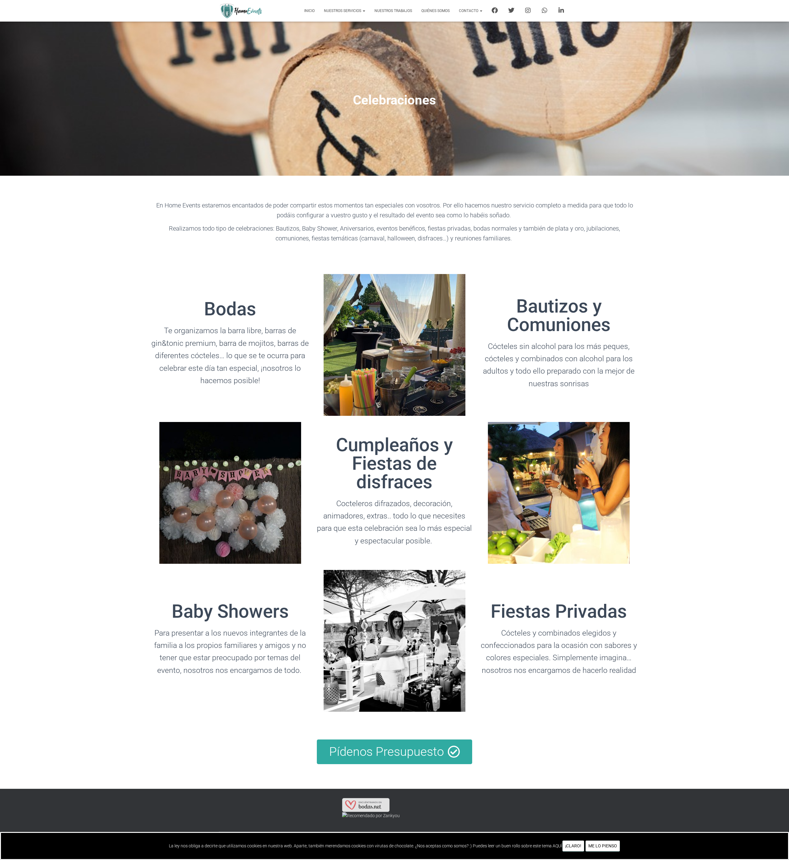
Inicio (309, 11)
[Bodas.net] (366, 804)
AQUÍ (557, 845)
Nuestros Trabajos (393, 11)
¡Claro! (573, 845)
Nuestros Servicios (343, 11)
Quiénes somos (435, 11)
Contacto (469, 11)
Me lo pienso (602, 845)
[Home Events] (240, 10)
